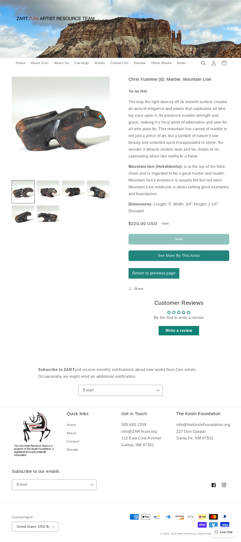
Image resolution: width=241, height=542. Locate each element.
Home (71, 425)
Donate (72, 449)
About (71, 433)
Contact (73, 441)
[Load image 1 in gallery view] (23, 192)
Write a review (178, 331)
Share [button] (139, 288)
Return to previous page (154, 273)
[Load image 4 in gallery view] (98, 192)
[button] (203, 63)
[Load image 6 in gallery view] (48, 216)
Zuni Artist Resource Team (187, 533)
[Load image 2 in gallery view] (48, 192)
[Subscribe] (157, 390)
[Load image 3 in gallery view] (73, 192)
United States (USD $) (33, 526)
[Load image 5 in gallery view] (23, 216)
